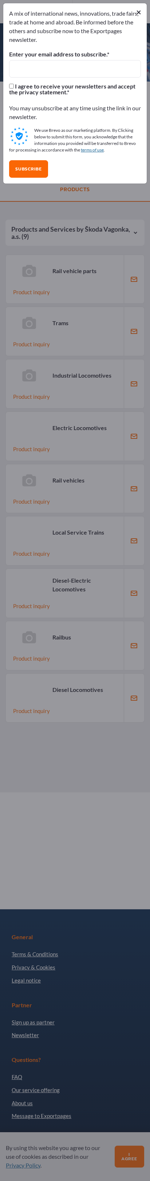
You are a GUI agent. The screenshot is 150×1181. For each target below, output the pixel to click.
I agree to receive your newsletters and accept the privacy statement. (72, 89)
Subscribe (28, 169)
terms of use (92, 150)
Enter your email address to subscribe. (58, 54)
